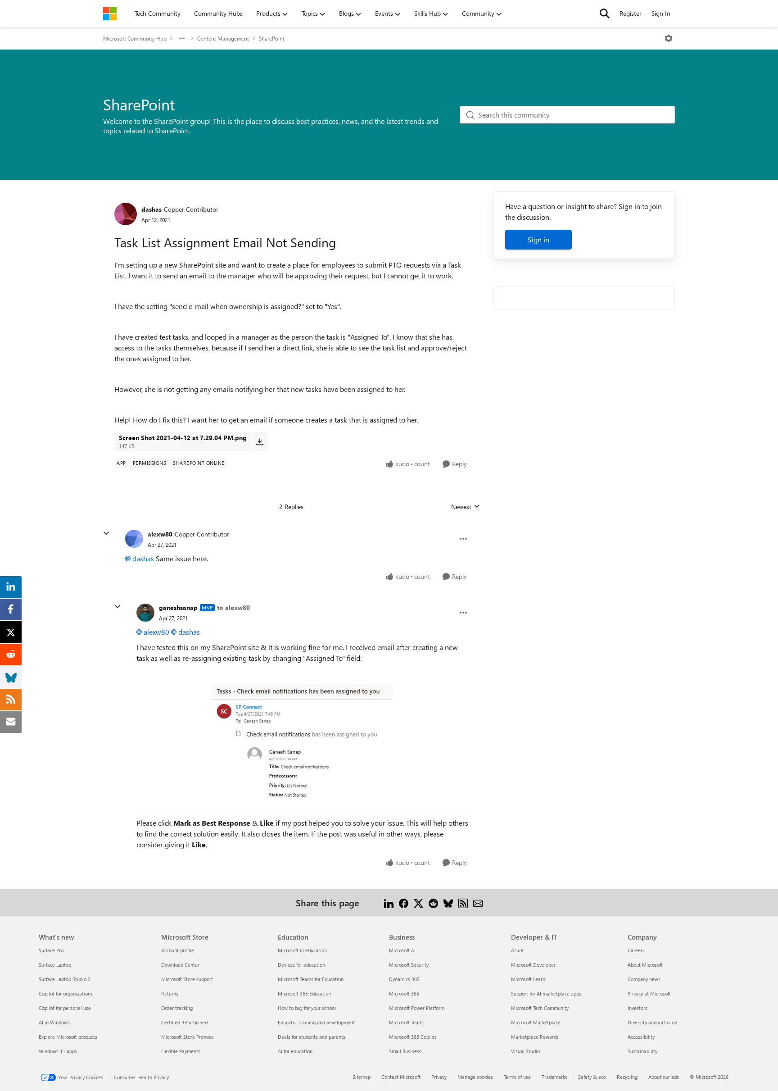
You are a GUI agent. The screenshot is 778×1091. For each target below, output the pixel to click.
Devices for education (301, 964)
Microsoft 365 (404, 993)
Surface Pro (51, 950)
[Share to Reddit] (433, 902)
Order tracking (177, 1008)
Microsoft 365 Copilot (412, 1036)
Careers (636, 950)
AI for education (295, 1051)
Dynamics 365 (404, 979)
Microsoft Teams (407, 1022)
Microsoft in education (302, 950)
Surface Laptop (55, 964)
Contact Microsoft (401, 1076)
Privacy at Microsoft (649, 993)
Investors (637, 1008)
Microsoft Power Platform (416, 1008)
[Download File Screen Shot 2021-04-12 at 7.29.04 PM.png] (259, 441)
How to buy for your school (307, 1008)
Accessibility (641, 1036)
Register (631, 13)
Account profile (177, 950)
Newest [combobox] (465, 506)
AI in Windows (54, 1022)
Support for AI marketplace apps (546, 993)
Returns (169, 993)
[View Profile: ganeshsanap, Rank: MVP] (145, 613)
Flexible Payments (180, 1051)
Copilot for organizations (66, 993)
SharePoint (272, 38)
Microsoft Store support (187, 979)
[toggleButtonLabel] (668, 38)
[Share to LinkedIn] (389, 902)
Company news (644, 979)
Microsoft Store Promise (187, 1036)
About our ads (663, 1076)
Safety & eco (592, 1076)
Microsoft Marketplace (536, 1022)
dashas (151, 209)
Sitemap (362, 1076)
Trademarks (554, 1076)
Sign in (538, 239)
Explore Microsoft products (68, 1036)
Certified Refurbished (184, 1022)
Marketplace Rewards (535, 1036)
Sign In (660, 13)
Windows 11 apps (58, 1051)
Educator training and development (316, 1022)
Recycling (627, 1076)
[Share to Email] (478, 902)
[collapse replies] (106, 533)
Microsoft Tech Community (540, 1008)
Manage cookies (475, 1076)
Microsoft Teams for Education (311, 979)
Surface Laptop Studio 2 (64, 979)
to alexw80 (233, 607)
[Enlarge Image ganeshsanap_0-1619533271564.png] (303, 742)
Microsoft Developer (533, 964)
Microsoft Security (409, 964)
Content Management (223, 38)
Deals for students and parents (311, 1036)
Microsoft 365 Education (304, 993)
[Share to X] (418, 902)
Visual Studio (525, 1051)
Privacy (439, 1076)
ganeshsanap (178, 607)
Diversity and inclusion (652, 1022)
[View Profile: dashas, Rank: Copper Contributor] (125, 214)
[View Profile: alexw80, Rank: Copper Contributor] (134, 539)
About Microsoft (645, 964)
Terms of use (517, 1076)
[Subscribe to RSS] (463, 902)
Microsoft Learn (528, 979)
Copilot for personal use (65, 1008)
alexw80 (160, 534)
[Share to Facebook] (403, 902)
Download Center (180, 964)
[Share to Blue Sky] (448, 902)
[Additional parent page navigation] (181, 38)
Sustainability (642, 1051)
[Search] (604, 13)
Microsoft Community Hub (135, 38)
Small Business (405, 1051)
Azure (517, 950)
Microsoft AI (402, 950)
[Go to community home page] (110, 13)
